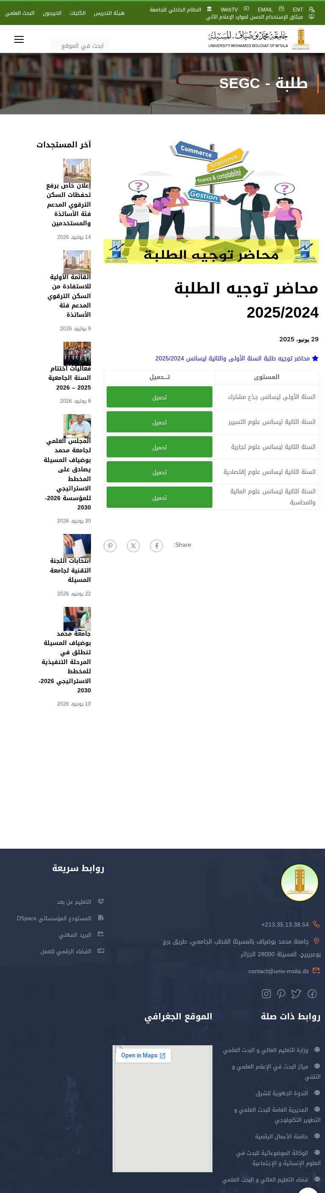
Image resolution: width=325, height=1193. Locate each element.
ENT (298, 9)
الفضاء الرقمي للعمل (66, 951)
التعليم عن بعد (74, 902)
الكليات (77, 13)
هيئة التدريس (109, 13)
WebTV (229, 9)
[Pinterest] (110, 546)
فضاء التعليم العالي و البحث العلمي (265, 1179)
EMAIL (265, 9)
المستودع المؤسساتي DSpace (54, 918)
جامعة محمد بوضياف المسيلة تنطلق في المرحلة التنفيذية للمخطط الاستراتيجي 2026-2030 (65, 662)
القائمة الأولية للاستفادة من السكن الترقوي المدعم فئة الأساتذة (69, 296)
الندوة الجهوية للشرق (282, 1093)
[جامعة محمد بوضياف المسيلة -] (259, 39)
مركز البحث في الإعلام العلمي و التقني (276, 1071)
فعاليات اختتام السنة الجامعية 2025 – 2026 (69, 378)
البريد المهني (75, 935)
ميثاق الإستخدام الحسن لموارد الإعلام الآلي (254, 17)
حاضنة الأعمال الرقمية (281, 1136)
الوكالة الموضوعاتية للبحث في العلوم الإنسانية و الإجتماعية (278, 1158)
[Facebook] (156, 546)
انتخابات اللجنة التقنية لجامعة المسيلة (70, 570)
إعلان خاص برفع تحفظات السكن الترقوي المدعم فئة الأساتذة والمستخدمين (68, 205)
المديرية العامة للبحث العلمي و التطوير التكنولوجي (277, 1114)
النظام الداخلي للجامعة (175, 9)
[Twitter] (133, 546)
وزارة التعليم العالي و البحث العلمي (265, 1050)
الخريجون (52, 13)
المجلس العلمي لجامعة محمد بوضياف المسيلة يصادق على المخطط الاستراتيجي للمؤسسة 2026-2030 (67, 474)
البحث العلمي (19, 13)
